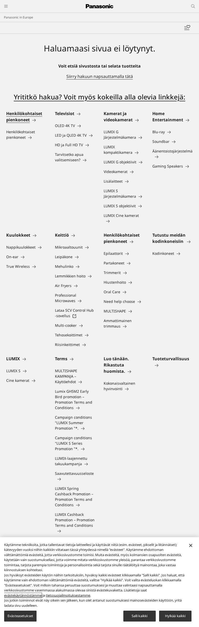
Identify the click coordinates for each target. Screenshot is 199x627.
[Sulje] (190, 545)
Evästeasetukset (20, 615)
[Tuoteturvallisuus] (172, 365)
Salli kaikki (140, 615)
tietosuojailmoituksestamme (68, 595)
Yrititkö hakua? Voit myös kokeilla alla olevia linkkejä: (99, 97)
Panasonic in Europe (18, 17)
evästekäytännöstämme (23, 595)
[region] (99, 582)
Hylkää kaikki (175, 615)
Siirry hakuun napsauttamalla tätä (99, 76)
